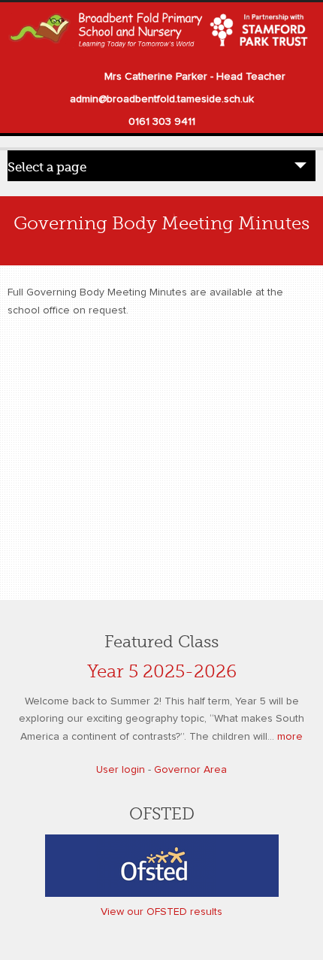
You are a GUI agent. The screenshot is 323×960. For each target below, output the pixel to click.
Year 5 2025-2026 (162, 672)
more (290, 736)
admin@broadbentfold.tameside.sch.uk (162, 99)
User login (120, 770)
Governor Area (190, 770)
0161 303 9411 (161, 122)
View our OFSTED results (161, 912)
